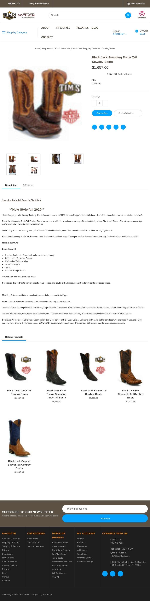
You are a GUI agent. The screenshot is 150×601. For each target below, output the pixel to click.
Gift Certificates (137, 3)
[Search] (128, 15)
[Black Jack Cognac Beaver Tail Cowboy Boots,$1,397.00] (19, 437)
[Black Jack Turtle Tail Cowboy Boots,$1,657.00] (19, 367)
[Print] (108, 127)
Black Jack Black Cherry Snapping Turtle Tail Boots (56, 394)
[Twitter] (116, 127)
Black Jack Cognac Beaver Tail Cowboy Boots (19, 464)
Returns (81, 542)
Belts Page (62, 295)
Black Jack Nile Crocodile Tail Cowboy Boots (131, 394)
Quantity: (96, 97)
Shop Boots (32, 538)
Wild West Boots (59, 565)
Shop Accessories (35, 546)
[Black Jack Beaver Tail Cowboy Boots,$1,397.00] (94, 367)
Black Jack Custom (61, 550)
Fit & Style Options (123, 314)
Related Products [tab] (14, 337)
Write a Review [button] (125, 74)
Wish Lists (142, 18)
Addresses (82, 550)
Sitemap (6, 580)
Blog (95, 28)
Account (119, 32)
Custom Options (9, 565)
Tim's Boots (57, 558)
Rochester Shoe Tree (62, 561)
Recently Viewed (85, 558)
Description (11, 185)
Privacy (5, 550)
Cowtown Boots (59, 546)
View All (55, 577)
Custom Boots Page (118, 307)
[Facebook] (94, 127)
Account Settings (85, 561)
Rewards (82, 28)
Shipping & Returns (11, 546)
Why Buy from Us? (10, 542)
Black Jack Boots (60, 542)
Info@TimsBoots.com (39, 3)
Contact (47, 37)
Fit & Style (63, 28)
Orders (80, 538)
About (45, 28)
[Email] (101, 127)
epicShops (47, 594)
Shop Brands (33, 542)
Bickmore (56, 569)
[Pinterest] (123, 127)
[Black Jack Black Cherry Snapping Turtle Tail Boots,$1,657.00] (56, 367)
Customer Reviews (11, 538)
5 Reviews (28, 185)
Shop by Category (16, 32)
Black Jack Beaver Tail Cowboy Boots (94, 392)
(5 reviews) (112, 74)
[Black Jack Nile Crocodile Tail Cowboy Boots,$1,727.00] (131, 367)
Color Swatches (9, 561)
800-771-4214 (14, 3)
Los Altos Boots (59, 554)
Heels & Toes (8, 558)
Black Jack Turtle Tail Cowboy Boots (19, 392)
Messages (82, 546)
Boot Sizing (7, 554)
